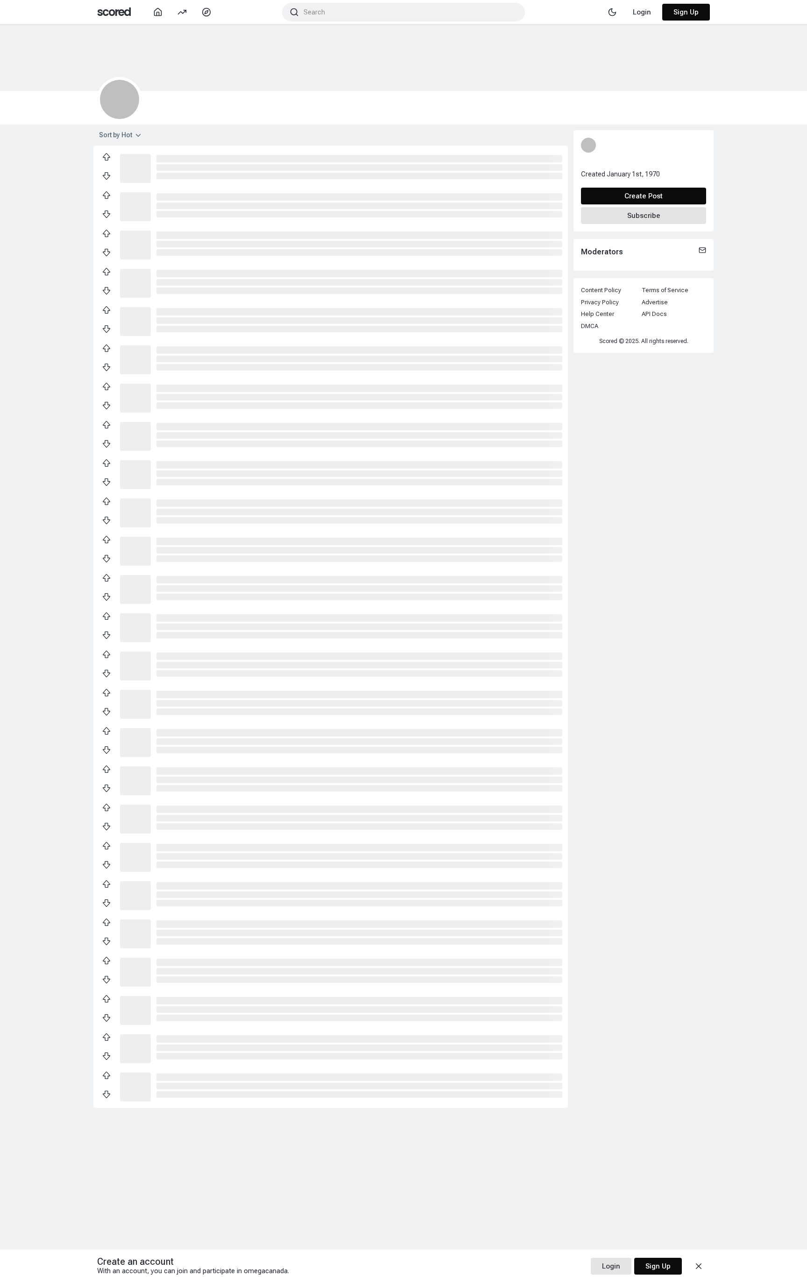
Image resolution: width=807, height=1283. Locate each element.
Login (611, 1266)
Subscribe (643, 215)
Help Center (597, 313)
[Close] (698, 1266)
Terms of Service (665, 290)
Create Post (643, 196)
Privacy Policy (600, 302)
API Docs (654, 313)
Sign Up (686, 12)
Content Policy (601, 290)
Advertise (655, 302)
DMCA (589, 326)
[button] (135, 167)
